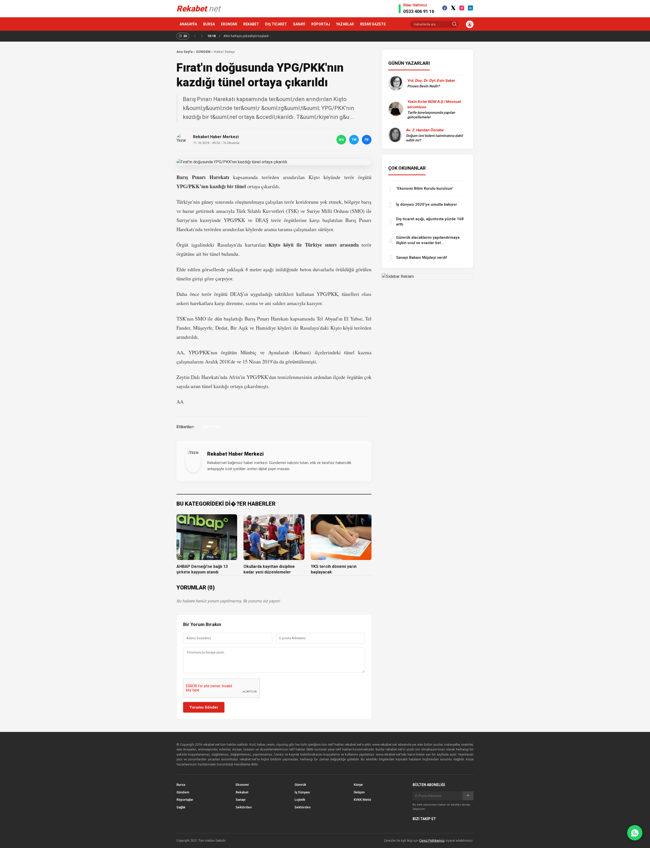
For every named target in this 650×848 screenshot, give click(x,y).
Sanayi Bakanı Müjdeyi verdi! (421, 257)
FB (367, 139)
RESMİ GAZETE (373, 24)
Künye (358, 785)
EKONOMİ (229, 24)
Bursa (180, 785)
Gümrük (300, 785)
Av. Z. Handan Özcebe (425, 130)
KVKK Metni (362, 800)
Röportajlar (184, 800)
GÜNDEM (203, 52)
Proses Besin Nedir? (423, 86)
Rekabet (242, 792)
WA (341, 139)
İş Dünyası (302, 792)
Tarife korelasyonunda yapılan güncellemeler (431, 114)
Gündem (182, 792)
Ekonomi (242, 785)
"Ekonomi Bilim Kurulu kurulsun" (424, 188)
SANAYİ (299, 24)
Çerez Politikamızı (432, 840)
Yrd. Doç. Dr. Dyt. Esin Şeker (431, 80)
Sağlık (180, 807)
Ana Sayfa (184, 52)
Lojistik (300, 800)
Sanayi (240, 800)
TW (354, 139)
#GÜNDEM (211, 427)
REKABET (251, 24)
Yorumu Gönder (203, 707)
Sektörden (244, 807)
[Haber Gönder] (634, 832)
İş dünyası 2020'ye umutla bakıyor (426, 204)
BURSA (209, 24)
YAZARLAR (345, 24)
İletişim (359, 792)
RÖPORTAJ (320, 24)
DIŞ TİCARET (276, 24)
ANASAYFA (188, 24)
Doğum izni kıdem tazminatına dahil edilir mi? (434, 138)
